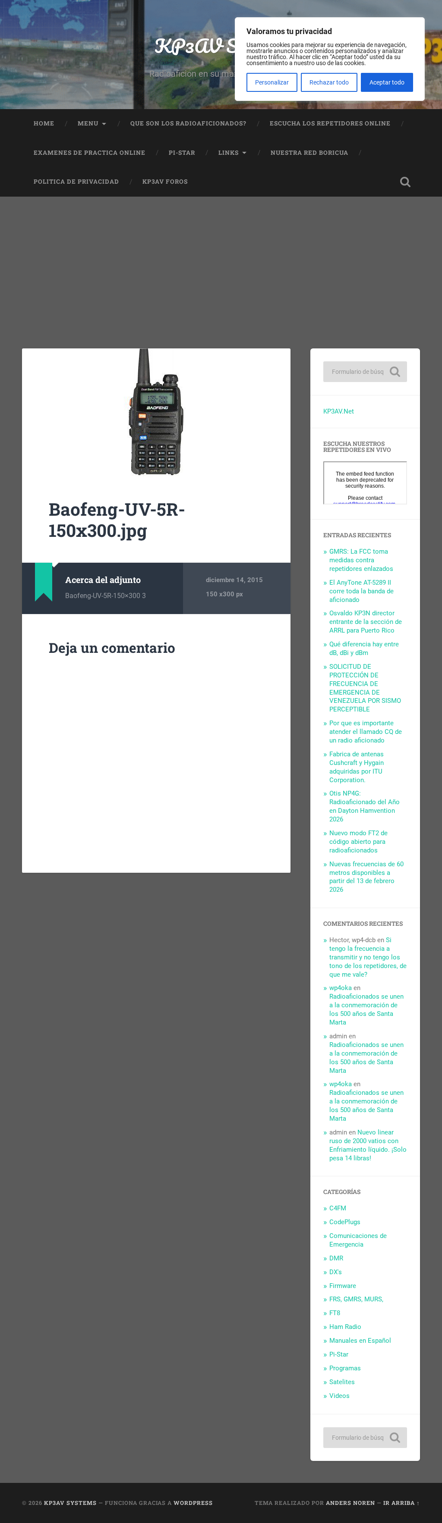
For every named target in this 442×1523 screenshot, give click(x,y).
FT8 (334, 1313)
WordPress (193, 1502)
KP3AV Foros (165, 181)
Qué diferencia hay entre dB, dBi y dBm (364, 648)
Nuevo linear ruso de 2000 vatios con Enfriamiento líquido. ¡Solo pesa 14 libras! (368, 1145)
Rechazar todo (329, 82)
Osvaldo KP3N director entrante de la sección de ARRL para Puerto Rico (365, 621)
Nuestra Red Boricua (309, 153)
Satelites (342, 1382)
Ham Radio (345, 1327)
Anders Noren (350, 1502)
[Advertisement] (221, 261)
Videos (339, 1396)
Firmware (342, 1286)
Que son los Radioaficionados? (188, 123)
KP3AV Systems (221, 45)
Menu (88, 123)
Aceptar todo (386, 82)
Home (44, 123)
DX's (335, 1272)
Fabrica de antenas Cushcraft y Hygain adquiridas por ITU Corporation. (356, 767)
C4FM (337, 1208)
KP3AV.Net (338, 411)
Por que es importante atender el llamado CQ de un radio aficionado (365, 731)
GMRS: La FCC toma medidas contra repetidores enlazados (361, 560)
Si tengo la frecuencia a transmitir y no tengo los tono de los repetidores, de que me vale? (368, 957)
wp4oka (340, 988)
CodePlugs (344, 1222)
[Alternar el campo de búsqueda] (405, 182)
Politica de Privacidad (76, 181)
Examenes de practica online (89, 153)
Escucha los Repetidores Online (330, 123)
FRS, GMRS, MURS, (356, 1299)
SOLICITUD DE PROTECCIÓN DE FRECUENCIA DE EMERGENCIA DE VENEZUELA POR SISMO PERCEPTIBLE (365, 688)
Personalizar (272, 82)
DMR (336, 1258)
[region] (330, 59)
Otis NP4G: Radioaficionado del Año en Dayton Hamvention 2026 (364, 806)
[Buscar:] (365, 371)
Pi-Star (182, 153)
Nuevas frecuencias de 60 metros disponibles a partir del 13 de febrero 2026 (366, 877)
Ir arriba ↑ (401, 1502)
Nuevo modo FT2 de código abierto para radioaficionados (358, 841)
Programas (345, 1368)
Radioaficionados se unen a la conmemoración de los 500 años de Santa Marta (366, 1009)
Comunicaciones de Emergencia (358, 1240)
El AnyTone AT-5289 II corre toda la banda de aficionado (361, 591)
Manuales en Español (360, 1340)
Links (228, 153)
